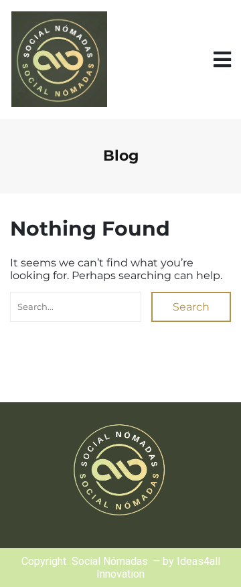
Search (191, 307)
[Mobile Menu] (222, 60)
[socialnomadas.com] (58, 59)
